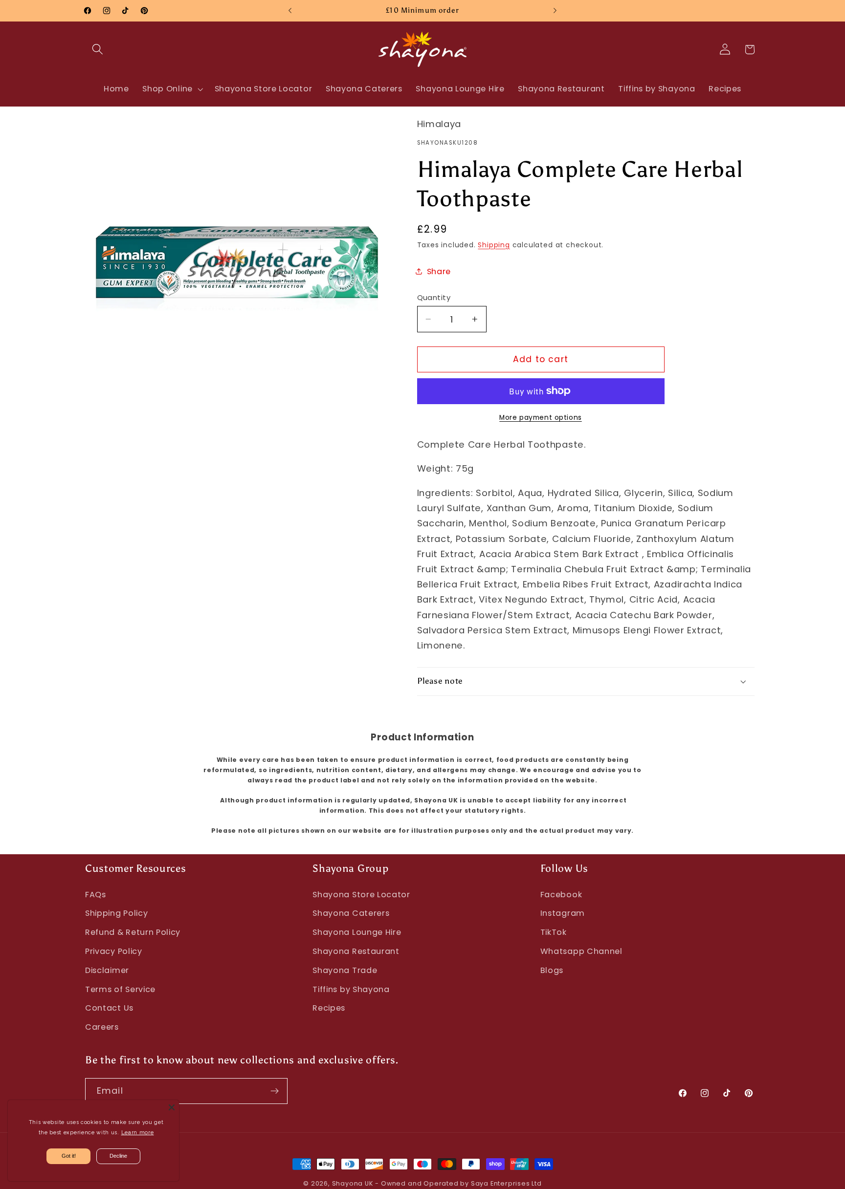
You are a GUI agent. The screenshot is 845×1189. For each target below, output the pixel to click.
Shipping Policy (116, 913)
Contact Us (109, 1008)
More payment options (540, 417)
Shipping (494, 245)
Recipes (328, 1008)
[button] (97, 49)
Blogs (551, 970)
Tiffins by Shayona (350, 989)
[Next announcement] (555, 11)
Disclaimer (107, 970)
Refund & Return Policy (132, 932)
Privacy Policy (113, 951)
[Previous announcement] (290, 11)
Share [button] (439, 271)
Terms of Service (120, 989)
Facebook (561, 894)
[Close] (172, 1107)
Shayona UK (352, 1183)
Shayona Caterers (350, 913)
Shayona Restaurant (355, 951)
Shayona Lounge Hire (356, 932)
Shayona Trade (344, 970)
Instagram (562, 913)
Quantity (434, 297)
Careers (102, 1027)
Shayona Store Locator (361, 894)
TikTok (553, 932)
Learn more (137, 1132)
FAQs (95, 894)
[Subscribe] (274, 1091)
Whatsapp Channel (581, 951)
